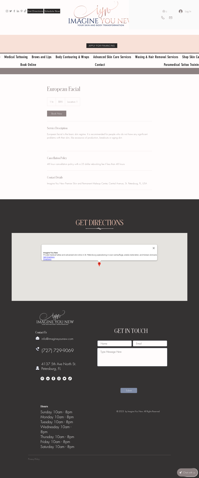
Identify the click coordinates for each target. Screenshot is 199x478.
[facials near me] (7, 11)
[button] (165, 11)
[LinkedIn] (48, 378)
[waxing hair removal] (10, 11)
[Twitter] (64, 378)
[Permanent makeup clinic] (14, 11)
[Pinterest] (42, 378)
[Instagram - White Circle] (59, 378)
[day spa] (18, 11)
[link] (56, 113)
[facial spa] (21, 11)
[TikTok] (25, 11)
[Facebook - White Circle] (53, 378)
